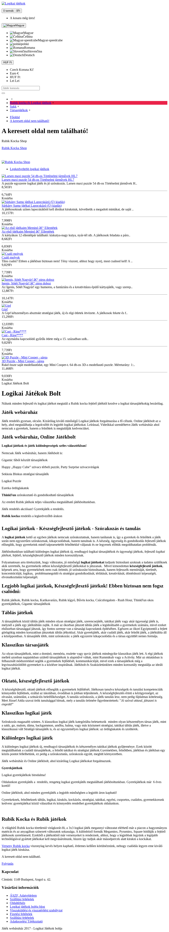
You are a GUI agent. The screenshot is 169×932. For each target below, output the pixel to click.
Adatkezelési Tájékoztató (26, 921)
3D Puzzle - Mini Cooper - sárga (23, 361)
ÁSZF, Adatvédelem (23, 895)
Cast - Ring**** (12, 335)
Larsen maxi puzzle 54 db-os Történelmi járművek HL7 (38, 179)
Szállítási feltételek (22, 899)
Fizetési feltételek (21, 914)
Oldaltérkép (17, 903)
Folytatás (7, 863)
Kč (22, 69)
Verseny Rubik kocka (16, 846)
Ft (15, 77)
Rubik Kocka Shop (14, 148)
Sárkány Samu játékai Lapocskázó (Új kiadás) (32, 205)
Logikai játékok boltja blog (27, 906)
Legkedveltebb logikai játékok (29, 169)
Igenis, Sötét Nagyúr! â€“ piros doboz (26, 283)
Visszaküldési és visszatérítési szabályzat (36, 910)
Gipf (5, 309)
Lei (14, 80)
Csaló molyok (11, 257)
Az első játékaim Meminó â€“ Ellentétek (28, 231)
